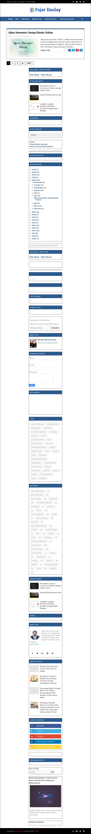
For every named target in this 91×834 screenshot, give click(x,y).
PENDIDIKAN (36, 463)
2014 (34, 225)
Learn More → (35, 644)
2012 (34, 231)
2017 (34, 217)
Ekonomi (25, 19)
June (36, 196)
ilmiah (49, 439)
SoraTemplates (19, 831)
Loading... (33, 279)
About (15, 2)
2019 (34, 212)
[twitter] (80, 2)
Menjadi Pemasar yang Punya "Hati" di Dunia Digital (49, 668)
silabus (34, 474)
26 (22, 63)
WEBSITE (42, 478)
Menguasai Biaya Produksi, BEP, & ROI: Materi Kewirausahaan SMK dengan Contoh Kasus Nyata (50, 693)
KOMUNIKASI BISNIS (38, 447)
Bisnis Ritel (37, 19)
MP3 (47, 451)
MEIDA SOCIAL (36, 451)
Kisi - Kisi (49, 443)
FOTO (44, 436)
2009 (34, 239)
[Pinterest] (52, 653)
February (38, 209)
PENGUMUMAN (49, 463)
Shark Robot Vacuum (39, 144)
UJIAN (33, 478)
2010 (34, 236)
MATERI (52, 447)
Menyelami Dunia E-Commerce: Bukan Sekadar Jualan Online (50, 88)
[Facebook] (32, 653)
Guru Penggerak (37, 439)
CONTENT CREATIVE (38, 432)
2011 (34, 233)
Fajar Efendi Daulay (48, 340)
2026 (34, 169)
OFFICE (55, 451)
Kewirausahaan (67, 19)
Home (9, 2)
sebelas (46, 470)
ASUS (32, 142)
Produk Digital (37, 23)
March (36, 206)
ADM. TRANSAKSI (37, 424)
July (35, 193)
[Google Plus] (42, 653)
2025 (34, 172)
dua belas (53, 432)
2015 (34, 223)
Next (29, 63)
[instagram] (83, 2)
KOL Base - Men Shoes (41, 75)
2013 (34, 228)
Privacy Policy (30, 2)
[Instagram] (47, 653)
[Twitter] (37, 653)
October (37, 185)
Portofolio (22, 23)
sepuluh (56, 470)
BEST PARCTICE (53, 424)
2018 (34, 215)
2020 (34, 180)
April (36, 203)
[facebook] (76, 2)
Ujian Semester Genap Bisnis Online (30, 32)
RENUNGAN (35, 470)
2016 (34, 220)
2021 (34, 177)
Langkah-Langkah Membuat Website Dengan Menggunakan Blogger (49, 107)
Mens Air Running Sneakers (41, 146)
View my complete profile (48, 343)
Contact (21, 2)
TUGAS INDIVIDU (46, 474)
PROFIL (47, 467)
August (37, 190)
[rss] (73, 2)
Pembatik (42, 455)
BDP (17, 19)
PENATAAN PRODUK (38, 459)
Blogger (36, 831)
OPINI (33, 455)
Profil (11, 23)
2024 (34, 175)
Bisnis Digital (51, 19)
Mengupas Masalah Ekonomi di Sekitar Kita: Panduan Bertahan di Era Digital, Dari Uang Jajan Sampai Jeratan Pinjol (49, 707)
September (39, 188)
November (38, 182)
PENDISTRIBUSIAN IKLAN (50, 95)
